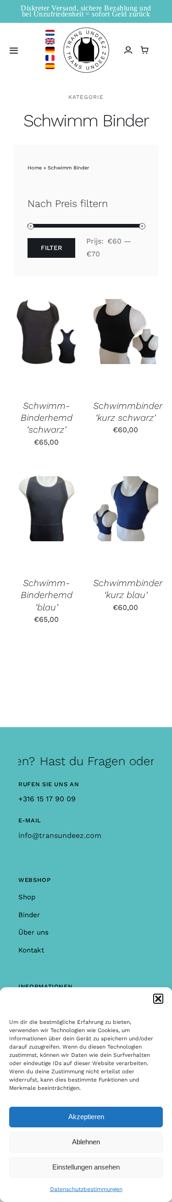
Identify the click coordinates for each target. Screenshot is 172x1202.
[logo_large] (86, 31)
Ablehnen (86, 1142)
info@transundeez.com (59, 835)
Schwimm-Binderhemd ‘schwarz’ (46, 417)
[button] (158, 998)
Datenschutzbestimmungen (86, 1189)
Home (35, 168)
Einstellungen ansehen (86, 1167)
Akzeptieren (86, 1116)
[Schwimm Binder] (46, 345)
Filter (51, 247)
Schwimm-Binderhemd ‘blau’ (46, 595)
